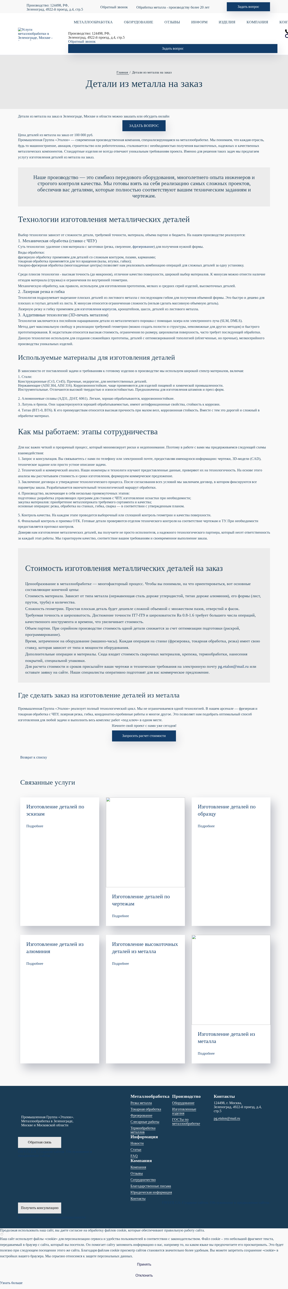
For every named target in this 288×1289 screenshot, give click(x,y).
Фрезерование (141, 1115)
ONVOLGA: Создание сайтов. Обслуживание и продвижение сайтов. (55, 1154)
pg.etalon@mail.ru (233, 666)
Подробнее (34, 826)
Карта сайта (27, 1217)
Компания (138, 1167)
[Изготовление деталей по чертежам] (145, 842)
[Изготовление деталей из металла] (231, 980)
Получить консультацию (39, 1208)
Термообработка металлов (142, 1130)
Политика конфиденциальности (61, 1217)
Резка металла (141, 1103)
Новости (137, 1143)
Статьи (135, 1149)
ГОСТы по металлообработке (186, 1121)
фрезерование (143, 246)
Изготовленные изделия (184, 1111)
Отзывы (136, 1173)
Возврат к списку (33, 757)
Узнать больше (11, 1283)
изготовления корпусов (98, 309)
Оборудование (183, 1103)
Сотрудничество (143, 1180)
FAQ (134, 1156)
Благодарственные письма (150, 1186)
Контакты (138, 1198)
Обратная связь (39, 1142)
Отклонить (144, 1275)
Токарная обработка (145, 1109)
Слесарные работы (144, 1122)
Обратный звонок (114, 7)
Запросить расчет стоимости (144, 736)
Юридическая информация (151, 1192)
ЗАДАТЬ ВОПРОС (144, 126)
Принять (144, 1264)
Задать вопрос (248, 7)
